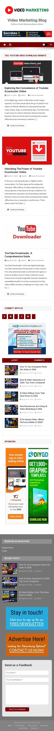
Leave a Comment (36, 95)
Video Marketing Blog (27, 20)
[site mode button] (45, 44)
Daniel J (23, 95)
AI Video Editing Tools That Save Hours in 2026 (32, 394)
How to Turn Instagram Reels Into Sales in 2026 (33, 368)
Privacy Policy (19, 725)
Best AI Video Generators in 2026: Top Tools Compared (32, 381)
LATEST (14, 360)
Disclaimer (44, 725)
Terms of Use (32, 725)
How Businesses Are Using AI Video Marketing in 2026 (33, 407)
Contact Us (35, 728)
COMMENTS (39, 360)
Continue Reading (17, 126)
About (10, 725)
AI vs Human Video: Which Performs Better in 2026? (32, 420)
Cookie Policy (23, 728)
